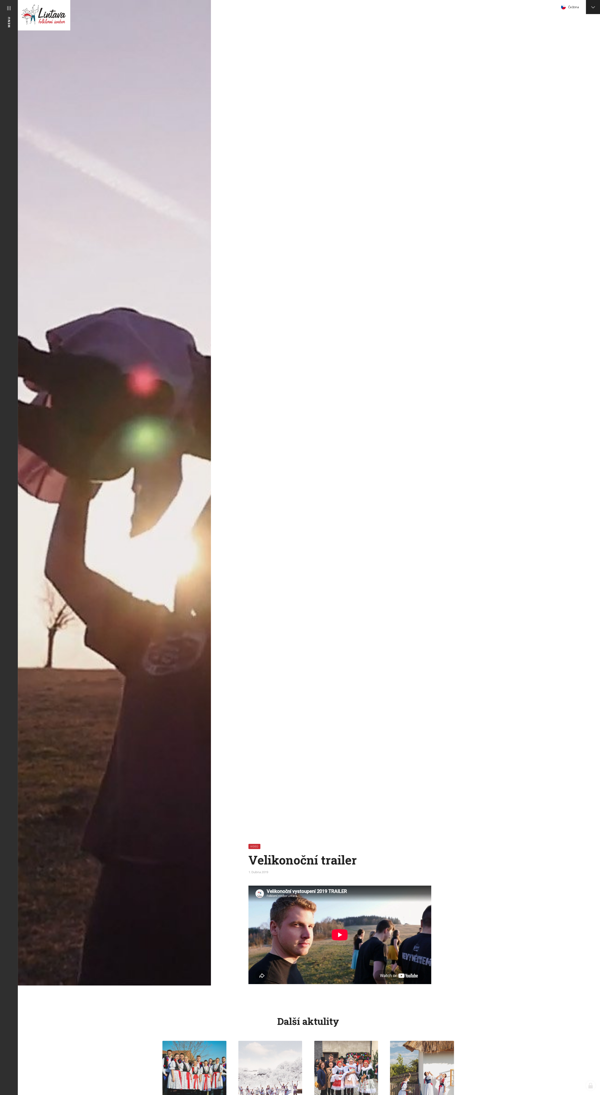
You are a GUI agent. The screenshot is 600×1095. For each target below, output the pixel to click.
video (254, 846)
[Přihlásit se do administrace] (590, 1085)
